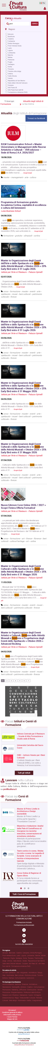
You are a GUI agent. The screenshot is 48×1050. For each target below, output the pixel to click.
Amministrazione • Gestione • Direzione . (15, 984)
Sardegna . (19, 958)
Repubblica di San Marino (16, 81)
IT (43, 3)
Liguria (10, 50)
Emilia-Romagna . (36, 953)
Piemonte (11, 60)
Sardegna (11, 64)
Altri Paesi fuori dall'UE (15, 90)
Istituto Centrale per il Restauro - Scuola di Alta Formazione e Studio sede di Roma (31, 736)
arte (26, 177)
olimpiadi (28, 235)
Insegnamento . (37, 1000)
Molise (10, 57)
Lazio (10, 48)
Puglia (10, 62)
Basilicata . (12, 953)
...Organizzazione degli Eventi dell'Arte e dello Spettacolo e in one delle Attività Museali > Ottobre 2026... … (21, 284)
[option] (23, 847)
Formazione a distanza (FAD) (17, 92)
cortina (37, 235)
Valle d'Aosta (12, 76)
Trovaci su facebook (36, 118)
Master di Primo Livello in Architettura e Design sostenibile (28, 811)
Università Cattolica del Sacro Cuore (30, 746)
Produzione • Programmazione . (13, 992)
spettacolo (5, 294)
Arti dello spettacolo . (9, 972)
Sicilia (10, 67)
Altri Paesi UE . (34, 963)
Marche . (38, 955)
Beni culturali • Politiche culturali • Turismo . (29, 975)
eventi (32, 291)
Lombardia (11, 53)
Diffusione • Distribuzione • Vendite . (31, 990)
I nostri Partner (12, 1017)
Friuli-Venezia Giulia (14, 46)
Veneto (10, 78)
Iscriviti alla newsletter (24, 944)
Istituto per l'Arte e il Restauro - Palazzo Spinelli (21, 272)
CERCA (35, 24)
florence (37, 538)
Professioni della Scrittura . (32, 992)
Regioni (11, 29)
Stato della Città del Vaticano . (12, 963)
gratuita (18, 235)
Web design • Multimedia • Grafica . (20, 1000)
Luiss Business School (11, 211)
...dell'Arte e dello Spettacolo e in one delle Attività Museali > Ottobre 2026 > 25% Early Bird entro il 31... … (22, 406)
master (6, 177)
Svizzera (11, 85)
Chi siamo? (12, 1010)
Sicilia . (25, 958)
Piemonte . (7, 958)
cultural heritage (17, 541)
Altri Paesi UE (12, 87)
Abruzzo (11, 34)
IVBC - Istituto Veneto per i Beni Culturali (31, 756)
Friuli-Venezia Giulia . (9, 955)
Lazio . (19, 955)
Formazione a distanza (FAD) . (21, 966)
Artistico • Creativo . (27, 987)
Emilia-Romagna (13, 43)
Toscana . (31, 958)
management (17, 177)
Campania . (26, 953)
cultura (33, 177)
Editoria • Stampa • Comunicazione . (14, 978)
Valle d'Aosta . (17, 961)
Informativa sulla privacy (12, 1014)
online (33, 541)
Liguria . (24, 955)
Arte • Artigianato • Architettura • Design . (30, 972)
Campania (11, 41)
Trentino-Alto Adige (14, 71)
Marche (10, 55)
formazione (8, 235)
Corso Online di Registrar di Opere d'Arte (29, 874)
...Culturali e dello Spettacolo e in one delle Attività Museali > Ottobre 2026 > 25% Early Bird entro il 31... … (22, 467)
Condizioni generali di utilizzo (12, 1012)
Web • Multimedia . (8, 975)
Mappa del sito (12, 1019)
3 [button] (28, 888)
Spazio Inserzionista (45, 9)
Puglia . (13, 958)
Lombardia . (31, 955)
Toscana (11, 69)
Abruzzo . (5, 953)
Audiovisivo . (30, 978)
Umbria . (10, 961)
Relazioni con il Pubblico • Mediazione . (15, 995)
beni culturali (24, 294)
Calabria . (19, 953)
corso (5, 291)
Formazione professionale (24, 925)
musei (14, 294)
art (23, 538)
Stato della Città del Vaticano (17, 83)
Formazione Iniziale (24, 922)
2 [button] (25, 888)
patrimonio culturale (23, 607)
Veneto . (25, 961)
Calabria (11, 39)
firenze (13, 296)
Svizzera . (25, 963)
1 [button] (21, 888)
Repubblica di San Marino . (37, 961)
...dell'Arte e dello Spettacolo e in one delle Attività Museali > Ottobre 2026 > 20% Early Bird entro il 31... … (22, 345)
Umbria (10, 74)
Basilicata (11, 36)
